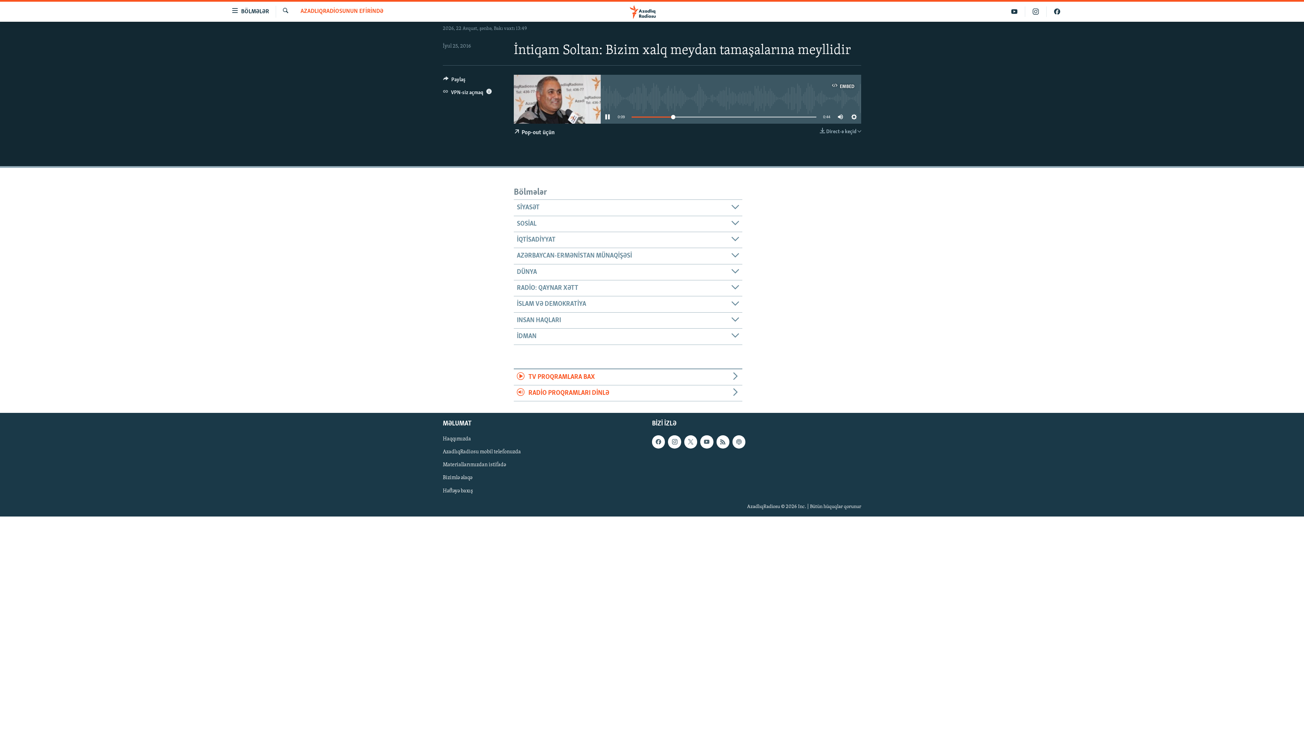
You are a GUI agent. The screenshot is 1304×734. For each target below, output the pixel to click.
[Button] (454, 81)
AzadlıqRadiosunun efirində (342, 11)
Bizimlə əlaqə (457, 478)
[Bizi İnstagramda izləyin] (1036, 11)
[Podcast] (738, 442)
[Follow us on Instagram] (674, 442)
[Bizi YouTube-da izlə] (1014, 11)
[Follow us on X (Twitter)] (690, 442)
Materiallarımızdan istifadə (474, 465)
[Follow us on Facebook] (658, 442)
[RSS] (723, 442)
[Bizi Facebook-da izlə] (1057, 11)
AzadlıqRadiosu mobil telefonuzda (482, 452)
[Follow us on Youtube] (706, 442)
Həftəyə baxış (458, 491)
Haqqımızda (457, 439)
